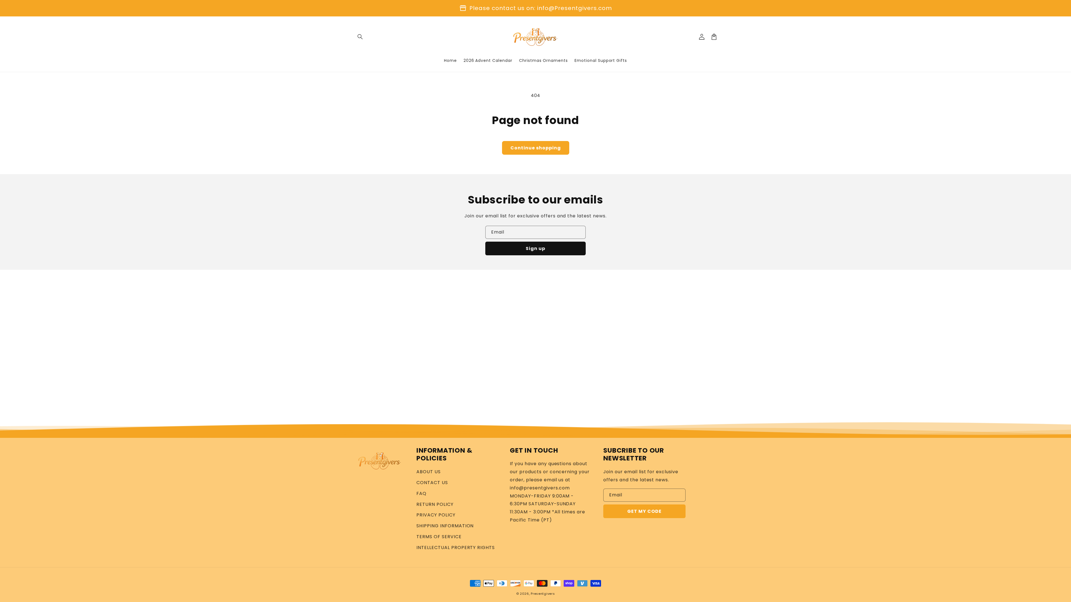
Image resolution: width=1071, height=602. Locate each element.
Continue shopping (535, 148)
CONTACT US (432, 482)
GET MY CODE (644, 511)
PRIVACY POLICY (435, 515)
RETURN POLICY (434, 504)
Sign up (535, 248)
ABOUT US (428, 472)
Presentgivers (543, 593)
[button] (360, 37)
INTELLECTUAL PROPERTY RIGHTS (455, 547)
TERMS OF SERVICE (438, 536)
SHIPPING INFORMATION (445, 526)
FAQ (421, 493)
